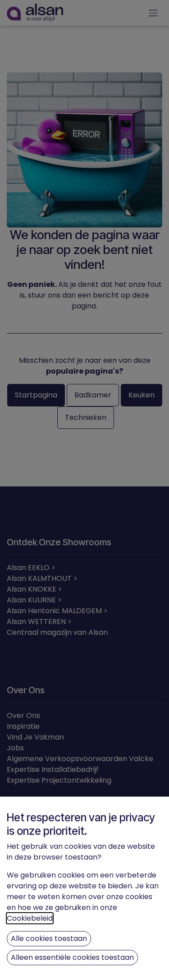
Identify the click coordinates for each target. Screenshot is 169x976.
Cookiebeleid (30, 918)
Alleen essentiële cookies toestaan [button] (72, 957)
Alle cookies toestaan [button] (49, 938)
